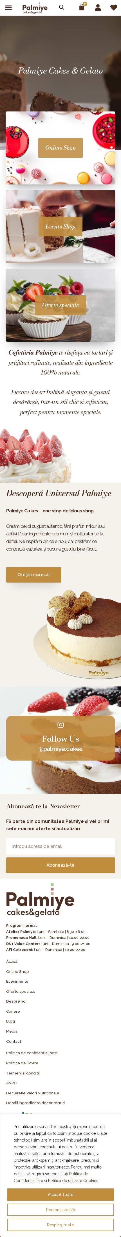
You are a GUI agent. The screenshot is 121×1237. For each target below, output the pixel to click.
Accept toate (60, 1194)
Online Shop (60, 147)
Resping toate (60, 1225)
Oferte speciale (60, 305)
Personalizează (60, 1210)
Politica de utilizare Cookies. (73, 1180)
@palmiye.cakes (61, 748)
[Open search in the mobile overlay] (61, 7)
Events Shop (60, 226)
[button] (8, 7)
